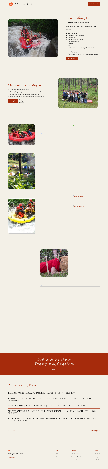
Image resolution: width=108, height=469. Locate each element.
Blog (22, 101)
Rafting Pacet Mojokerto (24, 4)
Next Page (95, 430)
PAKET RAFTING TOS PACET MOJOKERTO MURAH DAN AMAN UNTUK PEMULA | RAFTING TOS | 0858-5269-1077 (52, 420)
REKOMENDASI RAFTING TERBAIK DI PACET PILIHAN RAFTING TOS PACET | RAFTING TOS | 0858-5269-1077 (52, 399)
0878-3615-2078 (72, 58)
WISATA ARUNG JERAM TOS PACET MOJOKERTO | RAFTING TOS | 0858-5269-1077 (46, 406)
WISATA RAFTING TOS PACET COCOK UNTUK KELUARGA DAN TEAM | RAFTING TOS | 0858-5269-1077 (52, 412)
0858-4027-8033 (94, 4)
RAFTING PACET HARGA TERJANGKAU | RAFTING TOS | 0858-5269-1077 (41, 393)
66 (14, 430)
